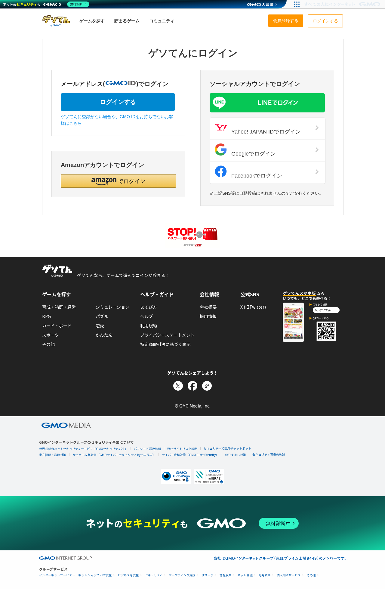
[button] (118, 181)
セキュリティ (154, 575)
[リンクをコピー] (207, 386)
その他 (48, 344)
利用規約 (148, 326)
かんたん (104, 335)
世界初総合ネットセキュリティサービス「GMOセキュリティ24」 (83, 448)
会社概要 (208, 307)
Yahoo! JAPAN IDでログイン (265, 132)
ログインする (118, 102)
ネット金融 (245, 575)
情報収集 (226, 575)
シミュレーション (112, 307)
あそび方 (148, 307)
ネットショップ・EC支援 (95, 575)
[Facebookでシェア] (192, 386)
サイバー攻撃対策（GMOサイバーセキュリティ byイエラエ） (114, 454)
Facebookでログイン (256, 176)
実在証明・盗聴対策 (52, 454)
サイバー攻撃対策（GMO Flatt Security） (190, 454)
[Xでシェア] (178, 386)
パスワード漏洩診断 (147, 448)
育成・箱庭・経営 (59, 307)
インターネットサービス (55, 575)
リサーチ (208, 575)
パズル (102, 316)
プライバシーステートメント (167, 335)
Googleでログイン (253, 154)
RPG (46, 316)
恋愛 (100, 326)
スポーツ (50, 335)
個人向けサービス (289, 575)
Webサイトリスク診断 (182, 448)
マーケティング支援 (182, 575)
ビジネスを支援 (128, 575)
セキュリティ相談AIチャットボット (227, 448)
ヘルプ (146, 316)
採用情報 (208, 316)
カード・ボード (57, 326)
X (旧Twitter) (253, 307)
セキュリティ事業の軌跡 (268, 454)
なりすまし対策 (235, 454)
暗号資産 (265, 575)
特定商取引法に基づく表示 (165, 344)
